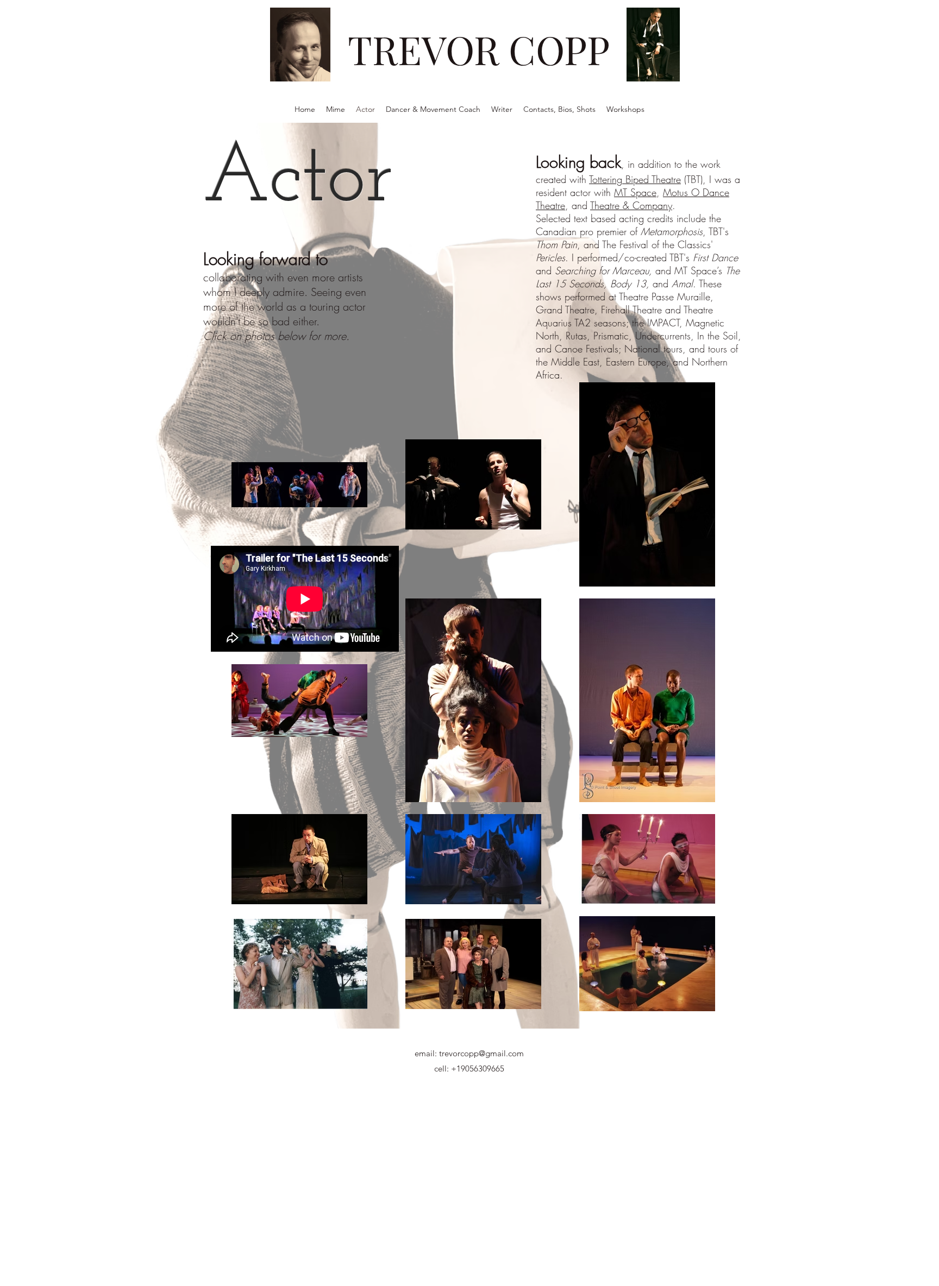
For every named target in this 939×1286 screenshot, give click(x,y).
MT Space (635, 192)
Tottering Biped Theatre (635, 179)
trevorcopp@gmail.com (481, 1053)
